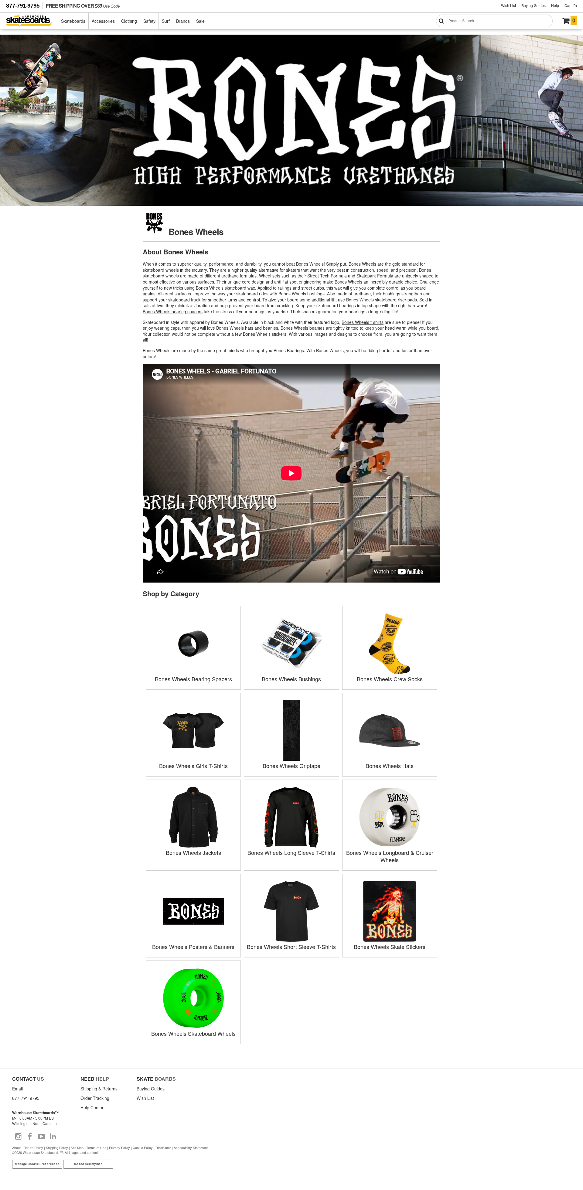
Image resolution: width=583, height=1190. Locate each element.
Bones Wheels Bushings (291, 679)
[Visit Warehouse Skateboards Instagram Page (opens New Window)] (18, 1136)
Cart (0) (570, 5)
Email (17, 1089)
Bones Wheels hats (234, 328)
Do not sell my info (88, 1164)
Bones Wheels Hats (390, 766)
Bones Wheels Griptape (291, 766)
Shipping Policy (57, 1147)
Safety (149, 21)
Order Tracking (94, 1098)
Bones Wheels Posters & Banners (193, 946)
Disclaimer (163, 1147)
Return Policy (33, 1147)
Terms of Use (96, 1147)
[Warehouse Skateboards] (32, 21)
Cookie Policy (143, 1147)
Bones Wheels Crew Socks (390, 679)
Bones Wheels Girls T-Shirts (193, 766)
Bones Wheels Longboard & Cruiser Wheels (389, 856)
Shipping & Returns (99, 1089)
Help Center (92, 1107)
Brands (183, 21)
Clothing (129, 21)
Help (555, 5)
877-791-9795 (22, 5)
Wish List (508, 5)
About (16, 1147)
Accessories (103, 21)
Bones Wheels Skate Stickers (389, 946)
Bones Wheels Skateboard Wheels (193, 1033)
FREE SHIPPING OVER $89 (83, 5)
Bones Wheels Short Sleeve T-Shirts (291, 946)
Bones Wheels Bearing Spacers (193, 679)
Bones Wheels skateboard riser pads (381, 300)
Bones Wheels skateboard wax (225, 288)
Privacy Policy (119, 1147)
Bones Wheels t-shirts (363, 322)
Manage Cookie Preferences (37, 1164)
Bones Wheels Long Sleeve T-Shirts (291, 852)
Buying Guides (533, 5)
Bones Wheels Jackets (193, 852)
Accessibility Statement (191, 1147)
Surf (166, 21)
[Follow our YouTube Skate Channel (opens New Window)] (41, 1136)
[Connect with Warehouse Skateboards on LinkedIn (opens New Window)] (52, 1136)
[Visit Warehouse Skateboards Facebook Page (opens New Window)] (29, 1136)
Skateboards (73, 21)
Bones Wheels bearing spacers (173, 311)
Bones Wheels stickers (264, 334)
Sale (200, 21)
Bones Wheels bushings (301, 294)
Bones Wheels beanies (303, 328)
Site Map (77, 1147)
